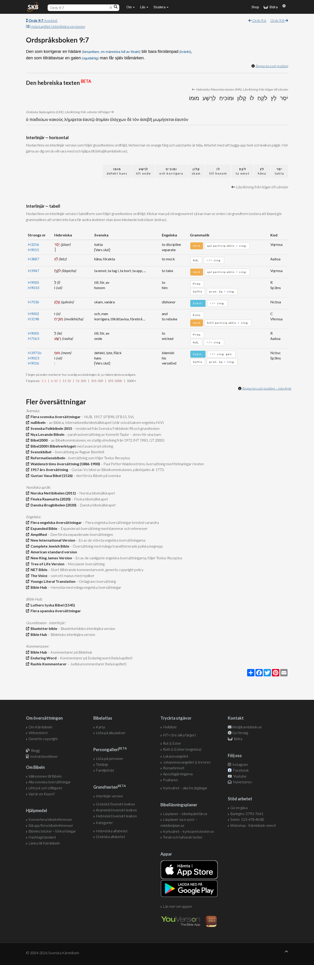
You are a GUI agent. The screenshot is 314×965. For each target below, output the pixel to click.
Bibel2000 (38, 440)
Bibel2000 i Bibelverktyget (52, 446)
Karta (100, 727)
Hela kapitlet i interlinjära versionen (57, 26)
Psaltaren (170, 780)
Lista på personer (109, 758)
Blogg (35, 750)
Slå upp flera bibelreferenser (51, 825)
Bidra (273, 7)
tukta (279, 171)
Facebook (240, 770)
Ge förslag (240, 732)
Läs (143, 7)
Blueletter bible (43, 628)
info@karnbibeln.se (247, 727)
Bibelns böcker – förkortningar (52, 831)
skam (196, 171)
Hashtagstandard (42, 837)
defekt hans (117, 171)
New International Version (52, 540)
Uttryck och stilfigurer (45, 788)
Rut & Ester (172, 743)
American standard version (53, 552)
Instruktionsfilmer (44, 756)
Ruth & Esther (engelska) (182, 749)
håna (262, 171)
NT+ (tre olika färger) (179, 735)
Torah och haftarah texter (183, 837)
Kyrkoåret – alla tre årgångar (185, 788)
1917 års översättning (48, 469)
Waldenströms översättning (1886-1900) (64, 464)
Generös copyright (43, 738)
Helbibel (169, 727)
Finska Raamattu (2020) (50, 499)
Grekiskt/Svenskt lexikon (115, 804)
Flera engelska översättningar (55, 522)
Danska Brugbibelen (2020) (52, 505)
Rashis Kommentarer (48, 664)
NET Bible (38, 569)
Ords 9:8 (277, 20)
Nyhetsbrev (242, 782)
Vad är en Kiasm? (42, 794)
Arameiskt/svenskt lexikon (116, 810)
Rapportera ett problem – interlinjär (266, 388)
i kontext (43, 20)
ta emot (242, 171)
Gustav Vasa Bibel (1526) (51, 475)
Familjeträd (105, 770)
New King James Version (50, 558)
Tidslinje (102, 764)
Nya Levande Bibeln (46, 434)
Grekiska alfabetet (110, 836)
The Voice (38, 575)
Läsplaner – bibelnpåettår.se (185, 813)
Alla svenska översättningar (50, 782)
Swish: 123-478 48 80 (247, 819)
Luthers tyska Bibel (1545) (52, 605)
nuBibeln (37, 422)
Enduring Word (43, 658)
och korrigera (171, 171)
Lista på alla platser (111, 732)
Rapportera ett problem (271, 66)
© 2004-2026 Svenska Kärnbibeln (52, 953)
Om (129, 7)
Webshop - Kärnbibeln (253, 825)
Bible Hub (38, 587)
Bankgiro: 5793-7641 (246, 813)
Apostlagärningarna (178, 774)
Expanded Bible (43, 528)
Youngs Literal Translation (52, 581)
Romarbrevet (173, 768)
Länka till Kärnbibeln (44, 843)
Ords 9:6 (259, 20)
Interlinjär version (109, 796)
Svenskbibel (40, 452)
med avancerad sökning (94, 446)
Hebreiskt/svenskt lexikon (116, 816)
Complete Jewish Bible (49, 546)
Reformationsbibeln (47, 458)
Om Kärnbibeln (40, 727)
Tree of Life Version (46, 564)
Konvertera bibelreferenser (50, 819)
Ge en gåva (239, 807)
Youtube (239, 776)
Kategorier (104, 822)
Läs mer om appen (177, 906)
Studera (160, 7)
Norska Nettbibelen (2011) (52, 493)
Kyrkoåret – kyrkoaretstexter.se (188, 831)
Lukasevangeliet (175, 756)
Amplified (38, 534)
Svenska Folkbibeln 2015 (50, 428)
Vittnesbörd (38, 732)
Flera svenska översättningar (55, 416)
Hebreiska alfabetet (112, 831)
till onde (143, 171)
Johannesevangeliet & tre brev (187, 762)
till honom (218, 171)
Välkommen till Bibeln (45, 776)
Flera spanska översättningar (55, 611)
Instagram (240, 764)
